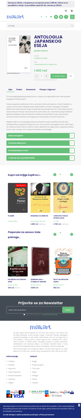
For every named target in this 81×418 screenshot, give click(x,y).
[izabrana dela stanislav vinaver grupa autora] (40, 261)
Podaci (19, 89)
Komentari (31, 89)
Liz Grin (56, 221)
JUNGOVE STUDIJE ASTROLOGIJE (60, 217)
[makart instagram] (46, 17)
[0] (72, 11)
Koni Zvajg (34, 221)
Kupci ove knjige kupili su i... (24, 175)
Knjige (34, 361)
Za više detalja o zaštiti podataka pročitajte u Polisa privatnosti (28, 415)
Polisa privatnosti (14, 376)
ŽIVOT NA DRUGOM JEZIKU (60, 280)
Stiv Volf (42, 221)
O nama (11, 361)
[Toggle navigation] (72, 17)
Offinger (35, 376)
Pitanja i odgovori (47, 89)
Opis (10, 89)
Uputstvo (11, 379)
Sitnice (34, 379)
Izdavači (35, 383)
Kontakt (11, 365)
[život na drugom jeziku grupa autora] (63, 261)
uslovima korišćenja (50, 315)
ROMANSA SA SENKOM (39, 216)
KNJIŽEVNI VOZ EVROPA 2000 (17, 280)
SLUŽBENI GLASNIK (40, 58)
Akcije (34, 372)
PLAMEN (11, 216)
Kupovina (11, 368)
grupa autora (41, 50)
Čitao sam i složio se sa (41, 315)
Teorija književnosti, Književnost (45, 64)
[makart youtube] (51, 17)
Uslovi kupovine (14, 372)
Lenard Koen (12, 221)
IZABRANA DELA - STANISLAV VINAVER (38, 280)
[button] (54, 174)
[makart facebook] (41, 17)
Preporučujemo (38, 365)
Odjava (10, 383)
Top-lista (35, 368)
